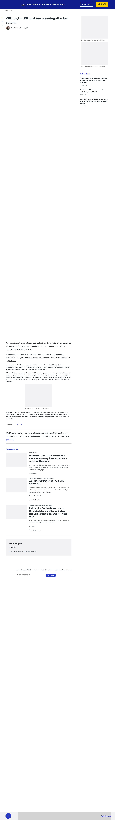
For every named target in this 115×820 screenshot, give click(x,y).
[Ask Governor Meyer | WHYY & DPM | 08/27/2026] (16, 486)
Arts (43, 4)
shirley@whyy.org (31, 551)
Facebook (14, 424)
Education (55, 4)
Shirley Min (16, 28)
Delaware (8, 10)
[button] (8, 816)
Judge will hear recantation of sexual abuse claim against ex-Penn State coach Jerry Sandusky (93, 80)
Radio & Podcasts (32, 4)
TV (40, 4)
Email (21, 424)
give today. (10, 439)
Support (62, 4)
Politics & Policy (48, 478)
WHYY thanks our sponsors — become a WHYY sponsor (37, 408)
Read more (12, 547)
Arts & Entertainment (46, 505)
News (23, 4)
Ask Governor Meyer (35, 478)
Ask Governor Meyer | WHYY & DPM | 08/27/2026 (47, 482)
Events (48, 4)
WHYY (10, 4)
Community (32, 453)
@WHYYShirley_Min (17, 551)
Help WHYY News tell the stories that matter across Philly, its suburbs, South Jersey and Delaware (48, 458)
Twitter (17, 424)
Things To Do (34, 505)
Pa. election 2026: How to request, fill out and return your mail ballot (93, 91)
